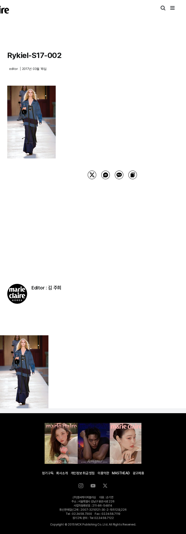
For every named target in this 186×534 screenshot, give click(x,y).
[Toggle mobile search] (163, 7)
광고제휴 (138, 473)
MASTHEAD (121, 473)
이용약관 (103, 473)
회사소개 (62, 473)
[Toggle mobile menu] (172, 7)
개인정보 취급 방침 (83, 473)
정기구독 (47, 473)
